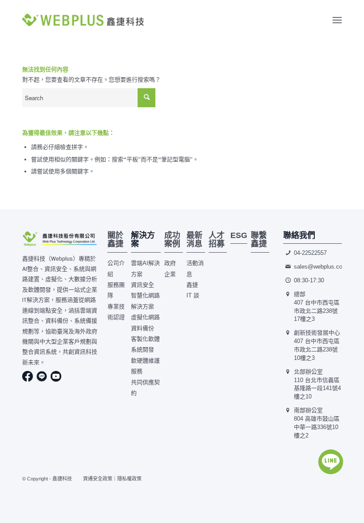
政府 (170, 263)
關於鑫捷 (115, 240)
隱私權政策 (129, 478)
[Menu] (337, 20)
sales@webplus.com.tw (324, 266)
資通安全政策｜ (100, 478)
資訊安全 (142, 284)
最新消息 (194, 240)
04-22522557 (310, 253)
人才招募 (217, 240)
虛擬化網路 (145, 317)
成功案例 (172, 240)
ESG (238, 235)
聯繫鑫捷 (259, 240)
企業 (170, 274)
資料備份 (142, 328)
